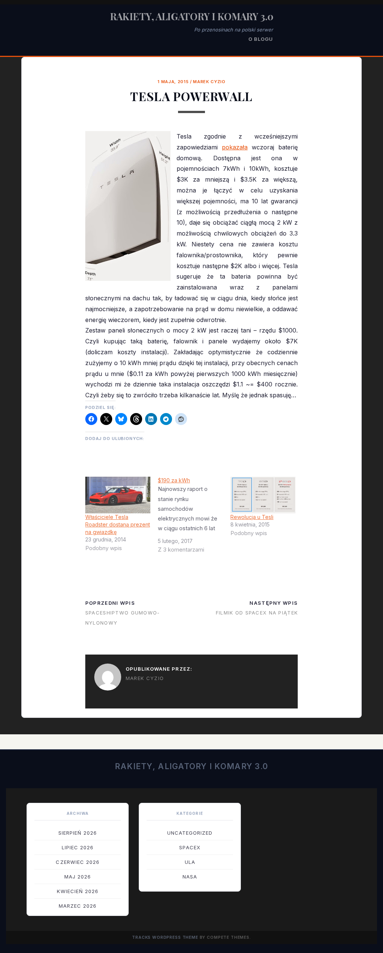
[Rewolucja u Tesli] (262, 495)
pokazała (235, 147)
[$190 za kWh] (194, 518)
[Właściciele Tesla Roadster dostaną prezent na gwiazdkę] (117, 495)
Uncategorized (190, 833)
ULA (190, 862)
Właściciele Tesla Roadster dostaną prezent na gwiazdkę (117, 524)
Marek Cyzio (209, 81)
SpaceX (189, 847)
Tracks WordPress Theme (165, 937)
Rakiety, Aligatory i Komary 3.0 (191, 16)
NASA (190, 877)
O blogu (260, 39)
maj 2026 (77, 877)
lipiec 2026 (78, 847)
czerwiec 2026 (77, 862)
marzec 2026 (77, 906)
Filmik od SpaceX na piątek (257, 613)
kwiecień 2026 (77, 891)
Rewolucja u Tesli (251, 517)
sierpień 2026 (77, 833)
